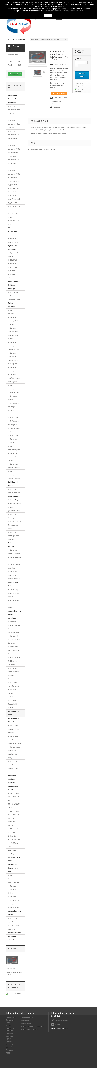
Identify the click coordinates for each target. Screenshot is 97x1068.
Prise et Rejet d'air (14, 222)
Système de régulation (12, 247)
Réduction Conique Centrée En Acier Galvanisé (14, 673)
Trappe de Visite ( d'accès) (13, 905)
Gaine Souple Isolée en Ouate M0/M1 (13, 593)
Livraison (9, 1033)
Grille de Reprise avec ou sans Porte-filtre (13, 878)
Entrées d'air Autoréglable (13, 190)
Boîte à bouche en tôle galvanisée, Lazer (14, 295)
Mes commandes (27, 1017)
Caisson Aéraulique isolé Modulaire (13, 535)
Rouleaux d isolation (13, 691)
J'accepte (47, 16)
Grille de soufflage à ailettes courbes (13, 346)
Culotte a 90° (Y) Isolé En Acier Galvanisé (14, 639)
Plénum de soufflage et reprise (12, 231)
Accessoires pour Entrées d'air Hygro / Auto (14, 199)
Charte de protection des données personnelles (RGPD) (63, 11)
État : (52, 64)
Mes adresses (26, 1023)
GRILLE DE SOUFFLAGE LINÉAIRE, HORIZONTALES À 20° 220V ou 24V (14, 838)
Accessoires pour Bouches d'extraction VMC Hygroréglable (14, 147)
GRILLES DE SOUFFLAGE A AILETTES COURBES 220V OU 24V (14, 800)
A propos (9, 1050)
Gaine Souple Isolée (13, 584)
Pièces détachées (11, 276)
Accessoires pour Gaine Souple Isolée (14, 603)
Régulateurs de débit (14, 208)
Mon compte (63, 9)
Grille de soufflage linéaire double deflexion (14, 388)
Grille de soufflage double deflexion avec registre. (13, 333)
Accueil (8, 1025)
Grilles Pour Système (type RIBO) (13, 868)
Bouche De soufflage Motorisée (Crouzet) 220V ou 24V (13, 783)
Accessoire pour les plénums (14, 240)
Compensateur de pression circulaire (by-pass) (14, 752)
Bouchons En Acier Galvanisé (13, 684)
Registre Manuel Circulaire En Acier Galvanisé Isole (14, 627)
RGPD (8, 1053)
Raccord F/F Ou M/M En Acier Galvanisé (14, 650)
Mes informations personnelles (32, 1026)
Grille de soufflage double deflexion (13, 321)
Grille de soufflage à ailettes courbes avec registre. (13, 358)
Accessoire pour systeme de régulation (14, 267)
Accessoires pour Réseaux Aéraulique (14, 614)
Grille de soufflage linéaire (14, 369)
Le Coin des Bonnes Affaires (14, 97)
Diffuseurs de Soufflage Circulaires (13, 406)
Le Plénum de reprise (13, 483)
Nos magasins (11, 1017)
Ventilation (12, 102)
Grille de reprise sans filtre (14, 566)
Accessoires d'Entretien (12, 938)
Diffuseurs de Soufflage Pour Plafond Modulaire (14, 424)
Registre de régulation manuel (14, 920)
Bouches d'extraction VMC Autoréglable (14, 159)
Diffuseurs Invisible (12, 397)
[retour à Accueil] (8, 39)
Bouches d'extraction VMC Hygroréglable (14, 134)
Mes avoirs (25, 1020)
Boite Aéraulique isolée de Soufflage (14, 285)
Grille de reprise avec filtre (14, 559)
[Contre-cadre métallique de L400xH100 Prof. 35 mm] (37, 72)
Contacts (9, 1042)
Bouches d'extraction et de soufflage (14, 109)
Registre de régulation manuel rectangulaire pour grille (14, 766)
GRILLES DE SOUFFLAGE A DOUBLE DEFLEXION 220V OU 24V (14, 818)
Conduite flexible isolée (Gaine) (13, 704)
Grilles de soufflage (11, 304)
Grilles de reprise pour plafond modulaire (14, 575)
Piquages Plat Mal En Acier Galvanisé (14, 661)
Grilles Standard (11, 312)
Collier (12, 697)
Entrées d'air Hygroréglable (13, 183)
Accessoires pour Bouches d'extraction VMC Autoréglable (14, 172)
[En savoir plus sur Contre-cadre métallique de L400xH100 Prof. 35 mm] (12, 960)
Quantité (78, 59)
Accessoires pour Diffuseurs (13, 415)
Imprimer (57, 107)
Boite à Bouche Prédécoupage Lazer (14, 525)
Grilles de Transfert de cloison (12, 457)
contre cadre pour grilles (13, 927)
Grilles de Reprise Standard (14, 552)
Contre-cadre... (12, 968)
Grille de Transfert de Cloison (12, 889)
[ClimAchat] (19, 24)
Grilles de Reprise (11, 544)
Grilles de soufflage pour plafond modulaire (14, 474)
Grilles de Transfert (12, 440)
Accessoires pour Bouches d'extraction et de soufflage (14, 122)
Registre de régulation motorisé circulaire (14, 739)
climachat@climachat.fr (59, 1028)
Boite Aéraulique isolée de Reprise (14, 498)
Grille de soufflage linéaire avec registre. (14, 378)
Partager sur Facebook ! (56, 102)
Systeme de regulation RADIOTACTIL (13, 256)
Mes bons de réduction (29, 1029)
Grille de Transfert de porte (14, 898)
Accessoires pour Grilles (14, 913)
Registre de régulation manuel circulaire (14, 729)
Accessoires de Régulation (13, 720)
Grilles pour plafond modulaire (14, 466)
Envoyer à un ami (60, 98)
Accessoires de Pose (13, 713)
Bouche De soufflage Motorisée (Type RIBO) (14, 855)
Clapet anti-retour (13, 215)
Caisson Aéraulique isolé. (14, 516)
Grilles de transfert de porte (14, 448)
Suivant (44, 72)
